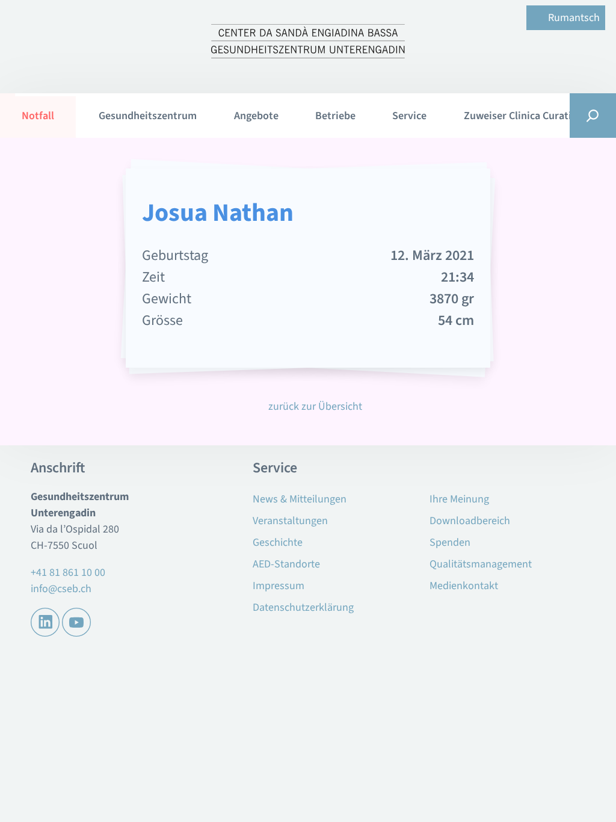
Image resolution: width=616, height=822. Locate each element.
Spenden (450, 542)
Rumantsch (574, 17)
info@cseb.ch (61, 588)
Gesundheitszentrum (148, 115)
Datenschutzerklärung (303, 607)
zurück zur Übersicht (315, 406)
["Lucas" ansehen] (71, 269)
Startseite (47, 115)
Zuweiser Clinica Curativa (523, 115)
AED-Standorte (286, 564)
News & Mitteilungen (299, 499)
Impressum (278, 585)
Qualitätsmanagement (481, 564)
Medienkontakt (464, 585)
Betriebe (335, 115)
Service (409, 115)
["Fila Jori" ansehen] (544, 269)
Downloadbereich (470, 520)
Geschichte (278, 542)
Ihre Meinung (459, 499)
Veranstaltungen (290, 520)
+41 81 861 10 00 (68, 572)
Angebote (256, 115)
